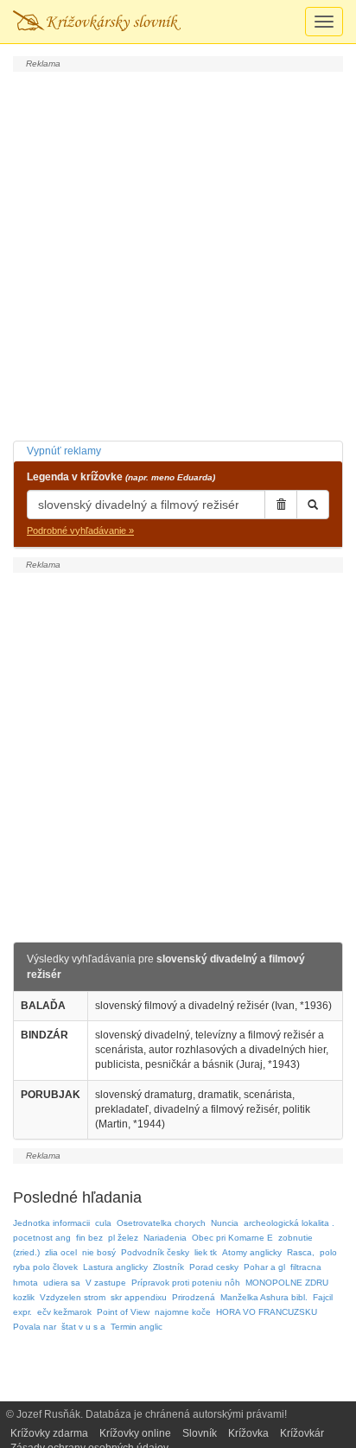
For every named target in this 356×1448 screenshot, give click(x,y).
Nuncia (224, 1223)
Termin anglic (136, 1326)
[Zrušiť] (280, 504)
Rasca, (301, 1252)
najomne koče (183, 1312)
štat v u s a (83, 1326)
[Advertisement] (178, 254)
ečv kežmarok (64, 1312)
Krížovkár (302, 1433)
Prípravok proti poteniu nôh (185, 1282)
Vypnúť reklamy (64, 451)
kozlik (24, 1297)
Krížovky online (135, 1433)
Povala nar (34, 1326)
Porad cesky (213, 1267)
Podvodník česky (155, 1252)
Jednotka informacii (51, 1223)
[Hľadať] (312, 504)
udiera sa (61, 1282)
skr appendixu (139, 1297)
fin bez (89, 1237)
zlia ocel (61, 1252)
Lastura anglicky (115, 1267)
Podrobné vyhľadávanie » (80, 530)
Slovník (199, 1433)
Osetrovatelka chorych (161, 1223)
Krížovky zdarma (49, 1433)
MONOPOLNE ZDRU (286, 1282)
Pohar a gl (264, 1267)
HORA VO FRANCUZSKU (266, 1312)
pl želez (123, 1237)
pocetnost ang (42, 1237)
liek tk (205, 1252)
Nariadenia (165, 1237)
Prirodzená (193, 1297)
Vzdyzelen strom (72, 1297)
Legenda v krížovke (121, 477)
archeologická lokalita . (289, 1223)
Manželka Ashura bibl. (264, 1297)
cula (103, 1223)
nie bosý (99, 1252)
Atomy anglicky (252, 1252)
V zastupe (106, 1282)
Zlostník (168, 1267)
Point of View (123, 1312)
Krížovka (248, 1433)
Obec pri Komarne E (232, 1237)
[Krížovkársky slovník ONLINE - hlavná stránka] (97, 21)
